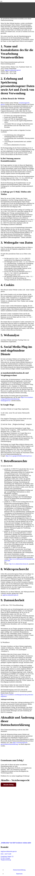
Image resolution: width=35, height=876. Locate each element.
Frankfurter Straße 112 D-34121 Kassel (7, 857)
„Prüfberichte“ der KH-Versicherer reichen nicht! (16, 843)
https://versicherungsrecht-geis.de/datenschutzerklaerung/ (14, 743)
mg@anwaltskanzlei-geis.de (13, 70)
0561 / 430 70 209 (6, 854)
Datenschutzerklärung (19, 870)
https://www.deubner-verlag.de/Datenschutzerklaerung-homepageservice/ (17, 399)
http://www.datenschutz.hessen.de (18, 564)
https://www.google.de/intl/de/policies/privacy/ (19, 456)
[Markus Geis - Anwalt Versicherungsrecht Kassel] (2, 22)
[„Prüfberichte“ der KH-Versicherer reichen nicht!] (17, 839)
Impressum (19, 873)
